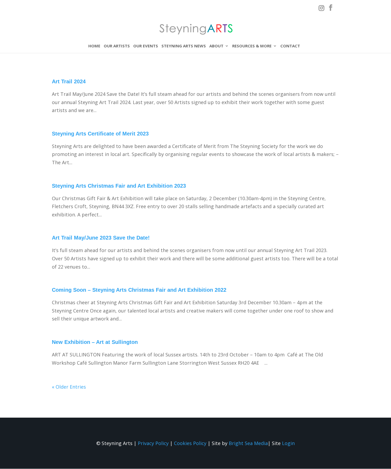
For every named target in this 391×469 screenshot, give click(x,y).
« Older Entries (69, 387)
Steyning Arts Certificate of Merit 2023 (100, 134)
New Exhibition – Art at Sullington (95, 342)
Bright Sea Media (248, 443)
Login (288, 443)
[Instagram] (321, 9)
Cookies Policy (190, 443)
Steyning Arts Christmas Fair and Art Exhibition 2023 (119, 186)
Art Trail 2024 (69, 81)
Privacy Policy (153, 443)
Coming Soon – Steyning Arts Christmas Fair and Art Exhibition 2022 (139, 290)
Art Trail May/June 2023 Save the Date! (101, 238)
